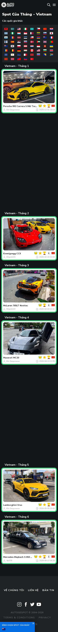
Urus (19, 505)
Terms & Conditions (19, 617)
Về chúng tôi (14, 590)
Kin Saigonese (13, 109)
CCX (18, 253)
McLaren (7, 305)
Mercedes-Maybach (13, 557)
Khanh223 (10, 257)
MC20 (16, 357)
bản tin (48, 590)
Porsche (7, 106)
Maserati (8, 357)
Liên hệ (33, 590)
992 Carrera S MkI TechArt (26, 106)
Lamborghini (10, 505)
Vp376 (9, 560)
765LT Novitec (20, 305)
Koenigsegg (9, 253)
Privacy (45, 617)
